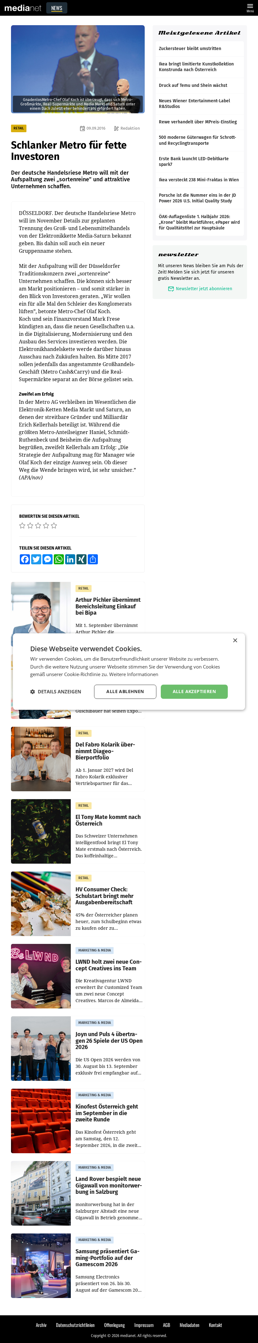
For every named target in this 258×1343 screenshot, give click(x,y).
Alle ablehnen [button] (125, 691)
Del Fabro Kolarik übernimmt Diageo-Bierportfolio (105, 751)
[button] (55, 692)
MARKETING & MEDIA (94, 950)
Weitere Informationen (133, 674)
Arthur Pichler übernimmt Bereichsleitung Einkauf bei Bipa (108, 606)
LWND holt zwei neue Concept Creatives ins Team (109, 965)
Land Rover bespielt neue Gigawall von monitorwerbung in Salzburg (109, 1185)
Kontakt (215, 1324)
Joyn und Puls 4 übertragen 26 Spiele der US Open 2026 (109, 1041)
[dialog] (129, 671)
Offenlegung (114, 1324)
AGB (166, 1324)
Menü (250, 7)
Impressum (144, 1324)
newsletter (178, 254)
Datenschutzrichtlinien (75, 1324)
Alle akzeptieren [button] (194, 691)
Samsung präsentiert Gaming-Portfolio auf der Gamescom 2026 (107, 1258)
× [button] (235, 640)
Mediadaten (189, 1324)
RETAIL (19, 128)
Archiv (41, 1324)
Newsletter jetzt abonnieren (200, 288)
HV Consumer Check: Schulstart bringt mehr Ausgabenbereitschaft (104, 896)
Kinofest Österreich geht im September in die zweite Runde (107, 1113)
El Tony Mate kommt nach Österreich (108, 820)
